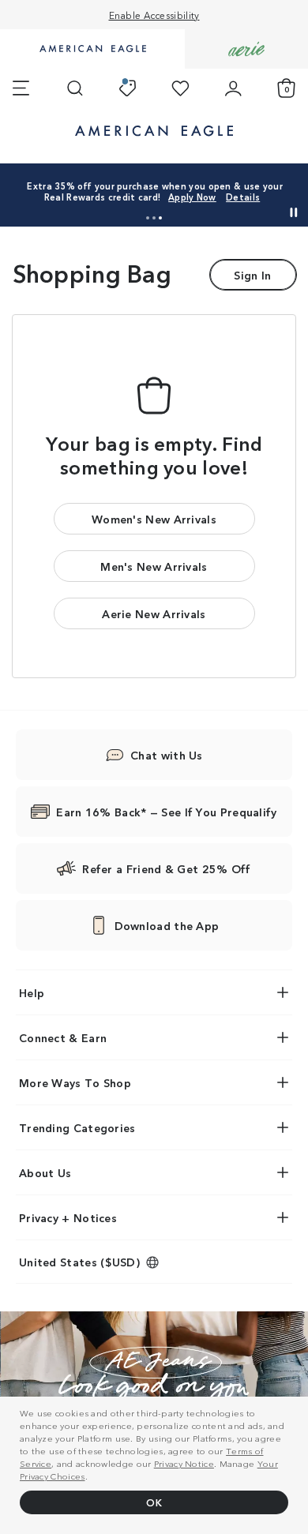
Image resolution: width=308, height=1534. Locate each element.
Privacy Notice (184, 1463)
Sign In (252, 275)
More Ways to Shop (75, 1082)
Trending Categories (77, 1127)
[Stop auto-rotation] (294, 212)
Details (243, 196)
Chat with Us (166, 755)
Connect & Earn (63, 1037)
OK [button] (154, 1502)
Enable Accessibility (154, 14)
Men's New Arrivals (153, 566)
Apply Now (192, 196)
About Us (45, 1172)
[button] (147, 217)
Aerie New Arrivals (153, 613)
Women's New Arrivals (154, 519)
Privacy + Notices (68, 1217)
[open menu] (21, 88)
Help (31, 992)
